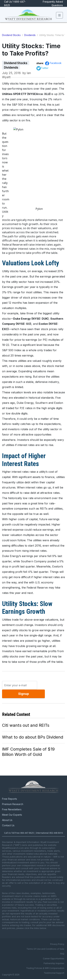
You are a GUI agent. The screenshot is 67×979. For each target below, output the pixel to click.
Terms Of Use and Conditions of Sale (45, 949)
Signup (23, 694)
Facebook (56, 63)
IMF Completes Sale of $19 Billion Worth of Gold (28, 752)
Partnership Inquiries (54, 963)
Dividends (30, 35)
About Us (7, 820)
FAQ (62, 953)
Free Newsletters (11, 809)
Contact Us (8, 825)
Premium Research (12, 804)
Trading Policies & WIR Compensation (45, 968)
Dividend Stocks (11, 35)
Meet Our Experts (12, 814)
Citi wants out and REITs (25, 725)
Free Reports (9, 798)
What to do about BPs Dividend (32, 737)
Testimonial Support (54, 973)
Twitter (44, 68)
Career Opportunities (53, 958)
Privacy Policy (57, 944)
